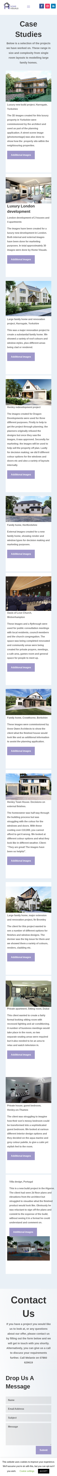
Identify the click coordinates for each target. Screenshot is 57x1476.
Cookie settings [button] (27, 1471)
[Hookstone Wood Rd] (28, 101)
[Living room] (28, 202)
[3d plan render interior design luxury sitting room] (28, 1006)
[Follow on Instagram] (47, 6)
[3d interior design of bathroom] (28, 521)
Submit (44, 1450)
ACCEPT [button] (44, 1471)
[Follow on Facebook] (41, 6)
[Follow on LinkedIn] (53, 6)
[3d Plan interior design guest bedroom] (28, 1102)
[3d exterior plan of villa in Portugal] (28, 1259)
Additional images (21, 155)
